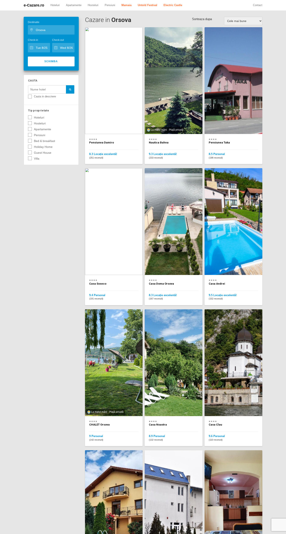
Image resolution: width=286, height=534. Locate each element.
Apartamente (73, 5)
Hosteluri (93, 5)
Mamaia (126, 5)
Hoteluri (55, 5)
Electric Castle (173, 5)
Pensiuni (110, 5)
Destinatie (33, 22)
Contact (257, 5)
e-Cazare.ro (34, 5)
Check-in (33, 40)
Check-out (58, 40)
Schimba (51, 61)
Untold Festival (147, 5)
